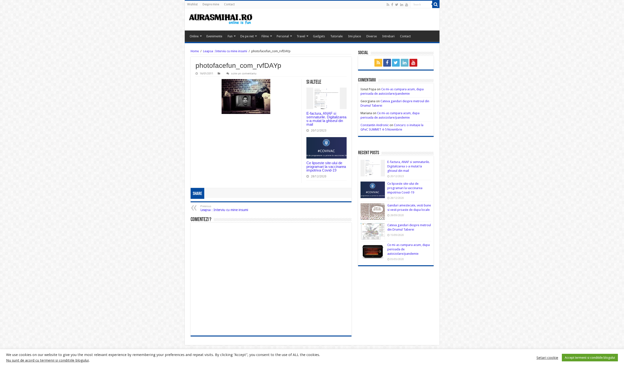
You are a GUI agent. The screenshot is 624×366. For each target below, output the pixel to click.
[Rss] (388, 5)
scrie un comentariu (243, 73)
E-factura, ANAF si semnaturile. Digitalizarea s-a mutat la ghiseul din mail (326, 118)
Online (194, 36)
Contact (229, 4)
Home (195, 51)
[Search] (435, 4)
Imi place (354, 36)
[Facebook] (392, 5)
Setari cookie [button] (547, 358)
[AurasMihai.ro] (220, 19)
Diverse (371, 36)
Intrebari (388, 36)
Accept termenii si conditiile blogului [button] (590, 357)
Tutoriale (336, 36)
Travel (301, 36)
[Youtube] (407, 5)
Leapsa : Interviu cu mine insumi (225, 51)
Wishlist (192, 4)
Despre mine (211, 4)
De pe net (247, 36)
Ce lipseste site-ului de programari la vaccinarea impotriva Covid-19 (326, 166)
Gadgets (319, 36)
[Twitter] (397, 5)
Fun (230, 36)
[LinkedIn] (402, 5)
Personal (283, 36)
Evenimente (214, 36)
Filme (265, 36)
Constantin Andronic (375, 125)
